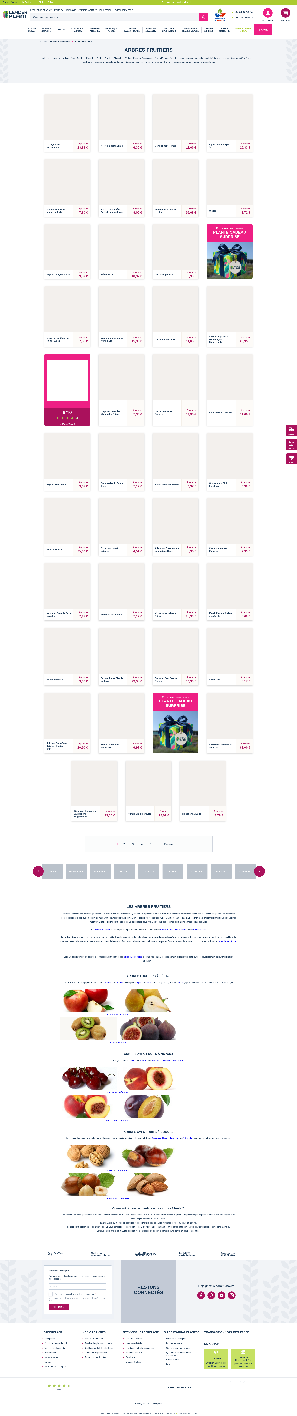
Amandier (124, 1184)
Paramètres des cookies (188, 1400)
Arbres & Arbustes (95, 29)
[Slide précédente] (38, 857)
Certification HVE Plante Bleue (99, 1334)
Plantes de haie (32, 29)
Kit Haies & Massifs (46, 29)
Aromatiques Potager (111, 29)
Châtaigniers (188, 1124)
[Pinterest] (211, 1281)
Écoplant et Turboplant (176, 1325)
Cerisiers (133, 1046)
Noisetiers (156, 1124)
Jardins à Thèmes (208, 29)
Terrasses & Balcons (150, 29)
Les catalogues (51, 1343)
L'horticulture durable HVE (56, 1329)
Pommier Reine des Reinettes (173, 915)
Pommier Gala (199, 915)
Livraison (291, 434)
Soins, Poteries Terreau (243, 29)
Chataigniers (123, 1156)
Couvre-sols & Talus (77, 29)
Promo (262, 30)
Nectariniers (112, 1106)
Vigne (181, 969)
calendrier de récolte (227, 927)
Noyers (165, 1124)
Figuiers (140, 969)
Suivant (169, 830)
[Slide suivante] (259, 857)
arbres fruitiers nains (133, 943)
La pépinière (49, 1325)
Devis (291, 462)
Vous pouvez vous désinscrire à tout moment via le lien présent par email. (77, 1286)
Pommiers (109, 969)
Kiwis (149, 969)
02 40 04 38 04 (243, 12)
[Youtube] (221, 1281)
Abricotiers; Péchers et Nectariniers (168, 1046)
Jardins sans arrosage (132, 29)
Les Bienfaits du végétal (55, 1352)
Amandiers (174, 1124)
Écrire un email (244, 17)
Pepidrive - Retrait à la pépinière (140, 1334)
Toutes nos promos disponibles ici (177, 2)
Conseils (291, 448)
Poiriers (120, 969)
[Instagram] (232, 1281)
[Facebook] (201, 1281)
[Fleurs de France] (220, 14)
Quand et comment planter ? (179, 1334)
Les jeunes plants (174, 1329)
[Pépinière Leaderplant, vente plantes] (16, 15)
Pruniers (143, 1046)
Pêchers (123, 1078)
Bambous (61, 30)
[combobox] (114, 17)
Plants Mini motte (224, 29)
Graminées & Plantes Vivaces (190, 29)
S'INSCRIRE (59, 1293)
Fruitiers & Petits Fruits (169, 29)
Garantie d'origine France (96, 1339)
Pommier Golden (102, 915)
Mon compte (267, 20)
